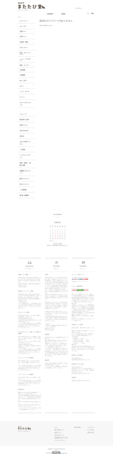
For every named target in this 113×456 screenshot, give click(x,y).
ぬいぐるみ (23, 80)
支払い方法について (59, 435)
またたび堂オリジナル (25, 142)
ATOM (78, 427)
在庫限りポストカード (25, 172)
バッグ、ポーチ (24, 91)
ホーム (19, 17)
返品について (58, 432)
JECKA (22, 136)
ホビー (22, 86)
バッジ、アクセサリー (25, 59)
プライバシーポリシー (60, 440)
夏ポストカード (24, 179)
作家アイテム (24, 125)
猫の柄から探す (24, 119)
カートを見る (90, 430)
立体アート (23, 36)
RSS (75, 427)
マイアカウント (78, 8)
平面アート (23, 31)
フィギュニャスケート (25, 156)
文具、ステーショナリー (25, 53)
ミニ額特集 (23, 190)
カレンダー (23, 26)
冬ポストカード (24, 184)
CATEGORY (50, 14)
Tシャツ (22, 97)
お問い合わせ (90, 432)
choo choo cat (24, 130)
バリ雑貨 (22, 149)
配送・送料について (59, 430)
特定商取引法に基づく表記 (61, 437)
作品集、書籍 (24, 42)
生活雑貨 (22, 70)
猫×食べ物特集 (24, 195)
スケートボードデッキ (25, 103)
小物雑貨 (22, 75)
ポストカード (24, 47)
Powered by (48, 452)
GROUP (63, 14)
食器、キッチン (24, 65)
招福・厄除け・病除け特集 (25, 164)
